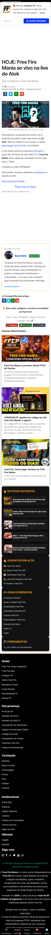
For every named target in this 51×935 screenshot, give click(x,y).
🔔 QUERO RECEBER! (36, 21)
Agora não (7, 21)
